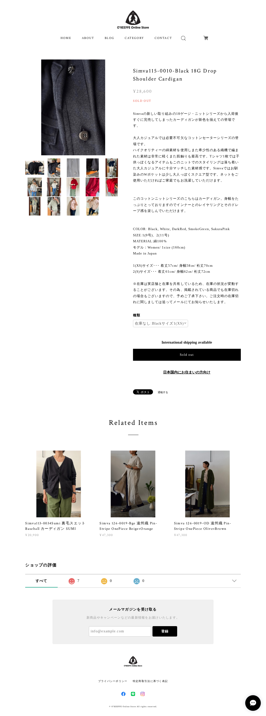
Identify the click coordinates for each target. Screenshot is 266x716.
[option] (73, 107)
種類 (136, 315)
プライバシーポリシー (113, 681)
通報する (163, 392)
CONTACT (163, 38)
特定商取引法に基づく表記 (150, 681)
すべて (42, 581)
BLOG (109, 38)
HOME (66, 38)
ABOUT (88, 38)
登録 (165, 631)
